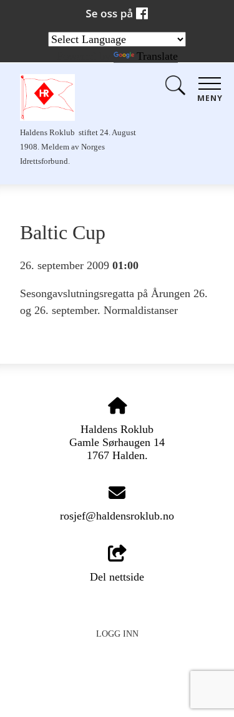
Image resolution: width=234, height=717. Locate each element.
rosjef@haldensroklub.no (117, 516)
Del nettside (117, 577)
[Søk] (175, 88)
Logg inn (117, 634)
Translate (157, 56)
